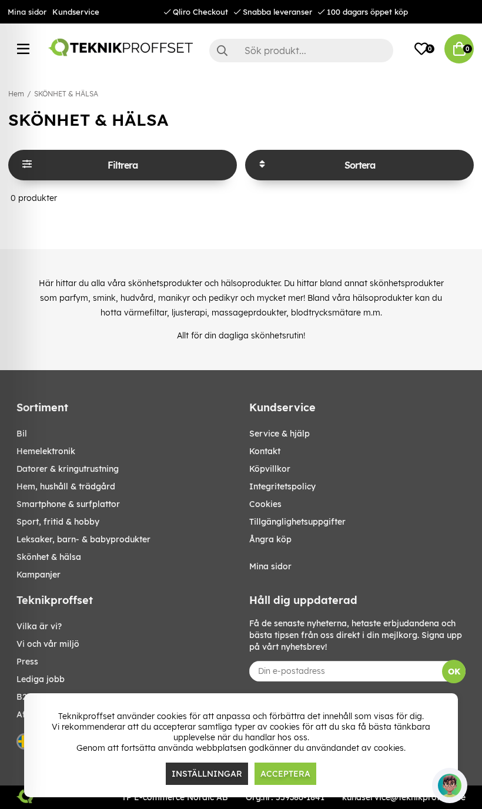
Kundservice (75, 11)
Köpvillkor (269, 469)
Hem (16, 93)
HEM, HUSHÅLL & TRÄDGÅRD (65, 486)
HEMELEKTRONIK (45, 451)
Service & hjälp (279, 433)
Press (27, 661)
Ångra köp (270, 539)
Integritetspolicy (282, 486)
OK (454, 671)
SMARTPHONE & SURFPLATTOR (68, 504)
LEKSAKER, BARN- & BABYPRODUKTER (83, 539)
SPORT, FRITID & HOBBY (57, 521)
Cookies (265, 504)
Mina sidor (27, 11)
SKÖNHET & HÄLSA (66, 93)
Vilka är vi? (39, 626)
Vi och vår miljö (47, 644)
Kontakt (264, 451)
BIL (21, 433)
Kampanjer (38, 574)
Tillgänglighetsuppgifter (297, 521)
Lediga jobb (40, 679)
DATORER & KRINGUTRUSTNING (67, 469)
